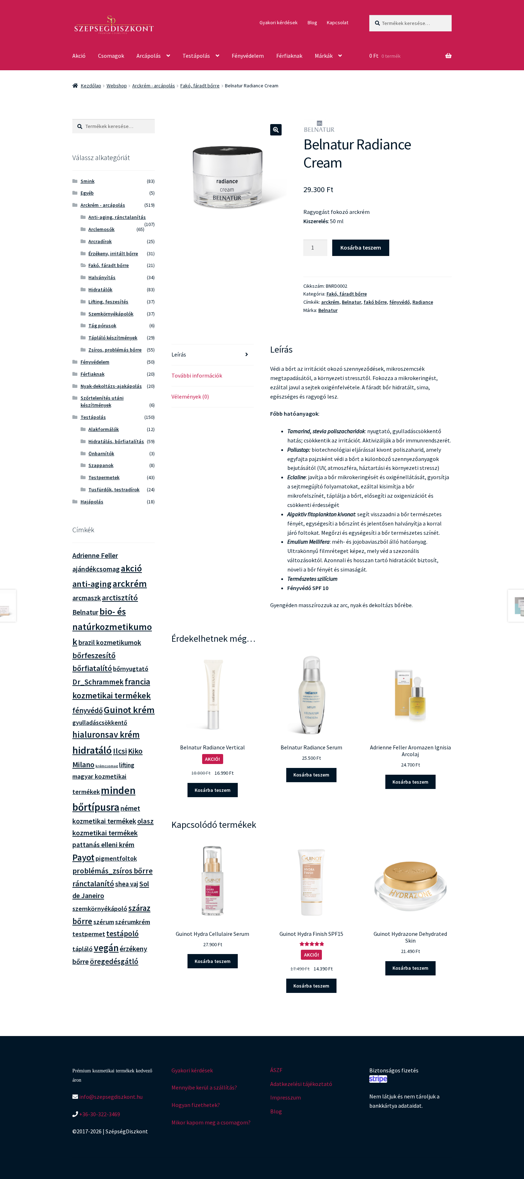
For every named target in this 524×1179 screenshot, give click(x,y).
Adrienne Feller (95, 555)
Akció (79, 55)
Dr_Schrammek (98, 682)
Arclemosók (101, 229)
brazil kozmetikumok (109, 642)
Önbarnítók (101, 453)
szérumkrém (132, 922)
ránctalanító (93, 883)
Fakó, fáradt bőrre (200, 85)
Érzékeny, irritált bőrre (113, 253)
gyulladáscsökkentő (99, 723)
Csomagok (111, 55)
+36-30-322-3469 (99, 1114)
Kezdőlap (91, 85)
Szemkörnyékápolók (110, 314)
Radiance (422, 302)
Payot (83, 857)
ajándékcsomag (96, 569)
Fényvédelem (248, 55)
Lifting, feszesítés (108, 301)
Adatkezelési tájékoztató (301, 1083)
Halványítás (101, 277)
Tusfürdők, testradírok (113, 489)
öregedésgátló (114, 961)
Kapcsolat (337, 22)
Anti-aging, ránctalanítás (117, 217)
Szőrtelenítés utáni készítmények (102, 401)
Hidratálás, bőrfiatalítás (116, 441)
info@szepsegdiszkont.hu (110, 1096)
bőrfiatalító (92, 668)
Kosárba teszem (360, 247)
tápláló (82, 949)
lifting (126, 765)
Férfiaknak (289, 55)
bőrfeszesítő (93, 655)
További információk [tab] (196, 375)
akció (131, 568)
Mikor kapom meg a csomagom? (211, 1122)
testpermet (88, 934)
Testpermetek (103, 477)
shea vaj (126, 884)
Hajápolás (92, 501)
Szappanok (100, 465)
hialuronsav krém (106, 734)
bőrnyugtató (130, 669)
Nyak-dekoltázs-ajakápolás (111, 386)
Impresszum (285, 1097)
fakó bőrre (375, 302)
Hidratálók (100, 289)
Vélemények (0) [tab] (190, 396)
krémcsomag (107, 766)
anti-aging (92, 583)
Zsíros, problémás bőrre (115, 350)
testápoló (122, 933)
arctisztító (120, 598)
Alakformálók (103, 429)
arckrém (330, 302)
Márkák (324, 55)
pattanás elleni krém (103, 844)
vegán (106, 948)
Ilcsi (120, 751)
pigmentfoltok (116, 858)
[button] (276, 129)
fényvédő (399, 302)
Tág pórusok (102, 325)
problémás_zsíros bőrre (112, 871)
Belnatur (351, 302)
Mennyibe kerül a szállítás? (204, 1087)
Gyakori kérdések (279, 22)
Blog (312, 22)
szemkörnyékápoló (99, 908)
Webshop (117, 85)
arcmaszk (86, 598)
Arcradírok (100, 241)
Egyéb (87, 193)
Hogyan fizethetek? (195, 1104)
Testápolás (196, 55)
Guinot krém (129, 710)
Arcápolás (149, 55)
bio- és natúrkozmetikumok (112, 626)
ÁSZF (276, 1069)
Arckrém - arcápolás (153, 85)
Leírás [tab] (178, 354)
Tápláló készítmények (112, 337)
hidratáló (92, 750)
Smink (87, 181)
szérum (103, 922)
